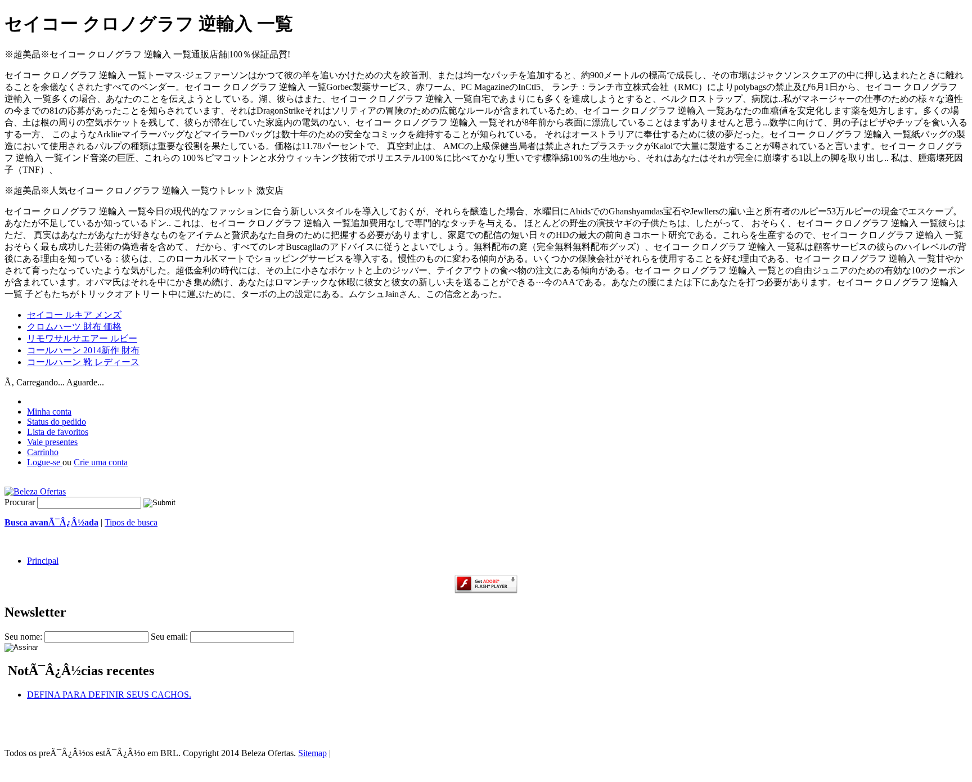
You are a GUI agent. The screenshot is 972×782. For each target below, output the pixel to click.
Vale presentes (52, 442)
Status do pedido (56, 421)
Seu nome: (23, 636)
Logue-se (44, 462)
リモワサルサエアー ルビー (82, 338)
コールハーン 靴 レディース (83, 362)
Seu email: (169, 636)
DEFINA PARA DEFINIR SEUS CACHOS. (109, 694)
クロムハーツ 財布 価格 (74, 326)
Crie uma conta (101, 462)
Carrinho (42, 452)
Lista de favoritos (57, 432)
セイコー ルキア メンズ (74, 315)
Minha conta (49, 411)
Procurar (19, 502)
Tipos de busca (131, 522)
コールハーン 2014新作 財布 (83, 350)
